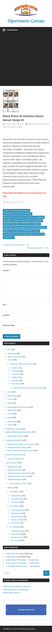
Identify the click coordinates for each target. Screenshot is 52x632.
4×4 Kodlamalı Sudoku (18, 483)
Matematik (12, 353)
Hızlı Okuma (16, 384)
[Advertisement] (26, 60)
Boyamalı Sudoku (15, 470)
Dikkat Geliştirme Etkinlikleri (19, 473)
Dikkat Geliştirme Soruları (18, 476)
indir (6, 221)
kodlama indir (36, 221)
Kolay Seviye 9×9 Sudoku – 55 (16, 245)
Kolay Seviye (16, 496)
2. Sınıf (8, 392)
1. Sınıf (8, 349)
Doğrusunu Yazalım (13, 429)
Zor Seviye (15, 502)
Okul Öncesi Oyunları (14, 454)
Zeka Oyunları (11, 463)
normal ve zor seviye (12, 231)
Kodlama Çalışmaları (36, 124)
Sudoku (11, 487)
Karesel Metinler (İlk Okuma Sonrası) (28, 388)
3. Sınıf (8, 403)
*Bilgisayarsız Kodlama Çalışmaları (17, 586)
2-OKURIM (15, 371)
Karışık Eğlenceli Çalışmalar (19, 407)
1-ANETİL (14, 368)
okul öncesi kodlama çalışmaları (17, 234)
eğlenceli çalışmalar (35, 217)
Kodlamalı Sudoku (15, 479)
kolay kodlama (10, 224)
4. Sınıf (8, 417)
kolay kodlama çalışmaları (29, 224)
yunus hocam (38, 234)
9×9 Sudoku (14, 527)
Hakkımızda (10, 553)
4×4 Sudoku (14, 491)
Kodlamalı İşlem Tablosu (17, 447)
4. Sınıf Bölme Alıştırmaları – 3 (18, 566)
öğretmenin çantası (31, 231)
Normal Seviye (17, 499)
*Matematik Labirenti (11, 593)
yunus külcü (9, 237)
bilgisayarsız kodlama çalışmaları (17, 214)
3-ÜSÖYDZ (15, 374)
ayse (21, 124)
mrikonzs (42, 227)
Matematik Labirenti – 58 (37, 248)
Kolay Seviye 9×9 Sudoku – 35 (18, 560)
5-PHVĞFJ (15, 380)
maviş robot (9, 227)
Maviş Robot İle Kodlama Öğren (21, 450)
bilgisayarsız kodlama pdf (14, 217)
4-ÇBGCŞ (15, 377)
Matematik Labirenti (16, 436)
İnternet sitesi (8, 325)
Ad (5, 304)
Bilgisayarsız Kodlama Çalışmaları (21, 444)
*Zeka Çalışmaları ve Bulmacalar (16, 589)
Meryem (37, 566)
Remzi (36, 560)
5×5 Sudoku (14, 506)
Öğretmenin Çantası (26, 20)
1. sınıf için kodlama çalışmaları (16, 210)
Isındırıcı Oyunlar (14, 459)
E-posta (7, 315)
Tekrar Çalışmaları (15, 356)
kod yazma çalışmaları (19, 221)
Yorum (6, 270)
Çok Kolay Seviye (18, 510)
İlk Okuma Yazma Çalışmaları (21, 364)
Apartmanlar (13, 467)
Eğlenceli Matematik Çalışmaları (19, 432)
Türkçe (10, 360)
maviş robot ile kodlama (26, 227)
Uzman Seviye (17, 519)
